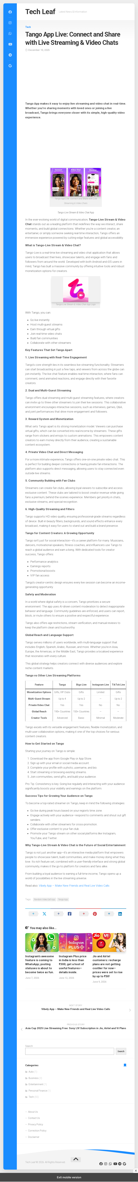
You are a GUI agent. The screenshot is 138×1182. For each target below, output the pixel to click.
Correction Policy (37, 1130)
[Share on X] (37, 913)
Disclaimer (33, 1137)
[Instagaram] (10, 23)
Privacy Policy (35, 1124)
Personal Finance (38, 1090)
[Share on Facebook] (63, 913)
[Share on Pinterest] (88, 913)
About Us (33, 1111)
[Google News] (10, 65)
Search (29, 1046)
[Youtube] (10, 44)
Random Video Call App (44, 899)
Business (34, 1078)
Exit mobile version (69, 1177)
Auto (31, 1071)
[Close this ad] (135, 1170)
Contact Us (34, 1118)
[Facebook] (10, 12)
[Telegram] (10, 55)
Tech (28, 27)
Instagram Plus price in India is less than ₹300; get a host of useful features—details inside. (73, 964)
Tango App (63, 899)
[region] (75, 78)
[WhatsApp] (10, 33)
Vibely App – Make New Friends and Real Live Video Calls (74, 885)
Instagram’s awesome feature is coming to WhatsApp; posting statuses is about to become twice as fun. (39, 964)
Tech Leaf (40, 12)
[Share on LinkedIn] (113, 913)
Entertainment (36, 1084)
